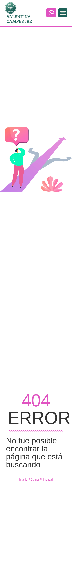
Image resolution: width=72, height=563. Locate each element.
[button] (62, 12)
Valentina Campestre (19, 19)
